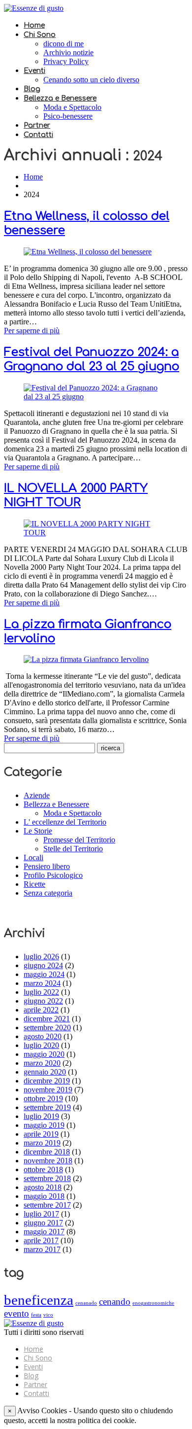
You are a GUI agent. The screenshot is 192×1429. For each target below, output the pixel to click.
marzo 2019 (42, 1143)
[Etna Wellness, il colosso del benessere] (88, 251)
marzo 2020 (42, 1063)
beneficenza (38, 1300)
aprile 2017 (41, 1240)
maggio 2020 (44, 1054)
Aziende (37, 795)
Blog (32, 89)
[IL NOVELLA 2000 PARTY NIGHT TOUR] (96, 532)
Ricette (34, 884)
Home (34, 25)
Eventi (34, 70)
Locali (33, 857)
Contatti (38, 135)
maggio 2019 (44, 1125)
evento (16, 1313)
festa (36, 1315)
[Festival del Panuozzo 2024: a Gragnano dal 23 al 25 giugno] (96, 396)
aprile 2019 (41, 1134)
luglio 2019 (41, 1116)
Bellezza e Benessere (60, 98)
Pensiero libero (47, 866)
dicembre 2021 (47, 1018)
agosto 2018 (43, 1187)
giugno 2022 (43, 1001)
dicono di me (63, 43)
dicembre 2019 (47, 1081)
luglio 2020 (41, 1045)
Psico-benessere (68, 116)
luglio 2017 (41, 1214)
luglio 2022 (41, 992)
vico (48, 1315)
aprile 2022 (41, 1010)
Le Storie (38, 831)
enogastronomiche (153, 1303)
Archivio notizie (68, 52)
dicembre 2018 (47, 1152)
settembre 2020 (47, 1027)
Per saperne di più (32, 330)
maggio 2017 (44, 1231)
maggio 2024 (44, 974)
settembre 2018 (47, 1178)
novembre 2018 (48, 1160)
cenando (114, 1301)
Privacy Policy (66, 61)
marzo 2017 (42, 1249)
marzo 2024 (42, 983)
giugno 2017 (43, 1223)
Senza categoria (48, 893)
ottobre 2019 (43, 1098)
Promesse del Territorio (79, 840)
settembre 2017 (47, 1205)
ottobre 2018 (43, 1169)
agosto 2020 (43, 1036)
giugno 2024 (43, 965)
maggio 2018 (44, 1196)
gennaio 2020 (45, 1072)
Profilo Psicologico (53, 875)
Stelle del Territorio (73, 848)
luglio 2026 (41, 956)
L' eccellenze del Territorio (65, 822)
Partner (37, 125)
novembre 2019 (48, 1089)
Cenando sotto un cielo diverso (91, 79)
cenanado (86, 1303)
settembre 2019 (47, 1107)
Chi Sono (40, 34)
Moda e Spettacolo (72, 107)
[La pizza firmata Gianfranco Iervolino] (86, 659)
